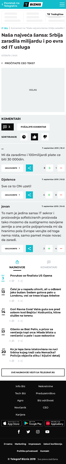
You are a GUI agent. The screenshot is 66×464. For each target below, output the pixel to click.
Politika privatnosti (27, 451)
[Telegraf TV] (47, 431)
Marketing (20, 444)
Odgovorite (12, 167)
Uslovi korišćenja (52, 444)
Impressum (35, 444)
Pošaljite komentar (33, 127)
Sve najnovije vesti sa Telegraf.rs (33, 372)
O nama (8, 444)
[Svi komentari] (23, 136)
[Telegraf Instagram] (37, 431)
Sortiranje (9, 136)
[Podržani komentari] (34, 136)
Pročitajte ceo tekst (18, 63)
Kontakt (44, 451)
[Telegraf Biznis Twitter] (28, 431)
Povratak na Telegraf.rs (12, 4)
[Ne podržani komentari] (45, 136)
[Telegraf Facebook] (18, 431)
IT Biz (4, 28)
